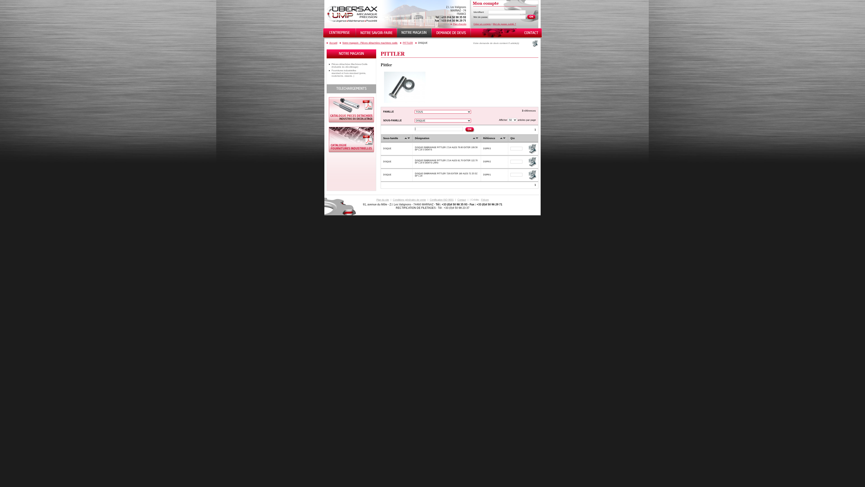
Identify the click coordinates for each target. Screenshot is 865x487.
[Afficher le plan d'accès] (450, 22)
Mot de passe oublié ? (504, 24)
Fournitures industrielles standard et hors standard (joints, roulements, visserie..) (349, 73)
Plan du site (382, 199)
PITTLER (408, 42)
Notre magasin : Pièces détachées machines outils (370, 42)
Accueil (333, 42)
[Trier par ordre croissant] (405, 138)
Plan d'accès (459, 24)
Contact (462, 199)
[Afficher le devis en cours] (534, 43)
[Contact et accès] (531, 32)
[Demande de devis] (451, 32)
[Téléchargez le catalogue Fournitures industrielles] (351, 152)
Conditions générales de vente (409, 199)
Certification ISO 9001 (442, 199)
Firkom (485, 199)
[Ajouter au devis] (532, 153)
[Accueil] (352, 21)
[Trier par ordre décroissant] (408, 138)
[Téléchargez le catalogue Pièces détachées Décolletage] (351, 122)
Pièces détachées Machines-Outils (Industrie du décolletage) (349, 65)
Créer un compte (482, 24)
